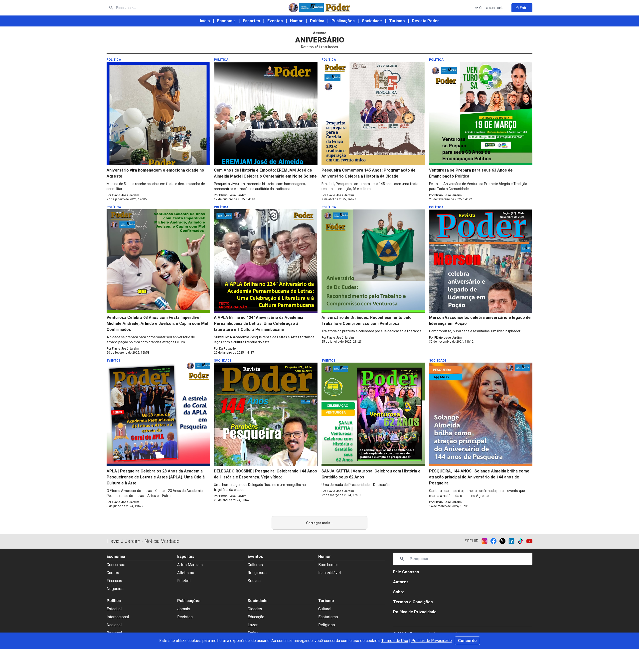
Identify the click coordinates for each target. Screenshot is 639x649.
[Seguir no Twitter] (503, 541)
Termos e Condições (413, 602)
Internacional (118, 617)
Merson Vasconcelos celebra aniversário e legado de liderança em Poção (480, 320)
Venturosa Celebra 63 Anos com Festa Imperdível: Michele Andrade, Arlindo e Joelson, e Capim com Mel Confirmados (157, 323)
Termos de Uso (394, 640)
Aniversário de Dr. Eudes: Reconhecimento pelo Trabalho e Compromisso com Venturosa (366, 320)
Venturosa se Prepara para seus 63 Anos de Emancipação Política (471, 173)
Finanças (114, 580)
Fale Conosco (406, 572)
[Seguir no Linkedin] (512, 541)
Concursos (116, 564)
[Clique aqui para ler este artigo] (158, 113)
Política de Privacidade (431, 640)
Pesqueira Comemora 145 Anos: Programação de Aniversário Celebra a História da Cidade (368, 173)
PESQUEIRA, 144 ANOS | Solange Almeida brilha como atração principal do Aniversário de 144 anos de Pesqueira (479, 477)
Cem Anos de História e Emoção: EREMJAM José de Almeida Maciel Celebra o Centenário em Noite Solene (265, 173)
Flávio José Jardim (125, 195)
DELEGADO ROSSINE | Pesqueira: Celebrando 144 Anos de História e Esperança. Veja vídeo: (265, 474)
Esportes (251, 20)
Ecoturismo (328, 617)
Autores (401, 582)
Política (317, 20)
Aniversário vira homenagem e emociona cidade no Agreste (155, 173)
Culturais (255, 564)
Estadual (114, 609)
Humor (296, 20)
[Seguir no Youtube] (529, 541)
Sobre (399, 592)
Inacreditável (329, 572)
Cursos (113, 572)
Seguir (472, 541)
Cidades (255, 609)
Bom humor (328, 564)
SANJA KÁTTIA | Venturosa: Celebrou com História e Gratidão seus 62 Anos (371, 474)
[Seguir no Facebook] (494, 541)
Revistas (185, 617)
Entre (521, 8)
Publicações (343, 20)
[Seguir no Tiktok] (521, 541)
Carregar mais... (319, 523)
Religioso (326, 625)
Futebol (183, 580)
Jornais (183, 609)
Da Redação (227, 348)
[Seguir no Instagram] (485, 541)
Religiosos (257, 572)
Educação (256, 617)
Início (205, 20)
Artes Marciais (190, 564)
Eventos (275, 20)
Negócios (115, 588)
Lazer (253, 625)
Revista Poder (425, 20)
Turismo (397, 20)
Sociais (254, 580)
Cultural (324, 609)
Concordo (467, 640)
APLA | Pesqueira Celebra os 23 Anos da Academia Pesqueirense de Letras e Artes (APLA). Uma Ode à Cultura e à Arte (156, 477)
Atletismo (185, 572)
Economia (226, 20)
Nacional (114, 625)
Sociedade (372, 20)
